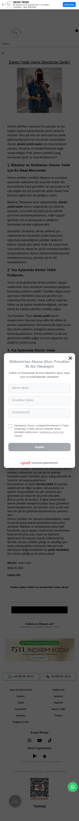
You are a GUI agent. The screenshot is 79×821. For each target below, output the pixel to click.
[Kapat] (2, 4)
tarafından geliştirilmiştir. (44, 463)
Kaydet (39, 447)
